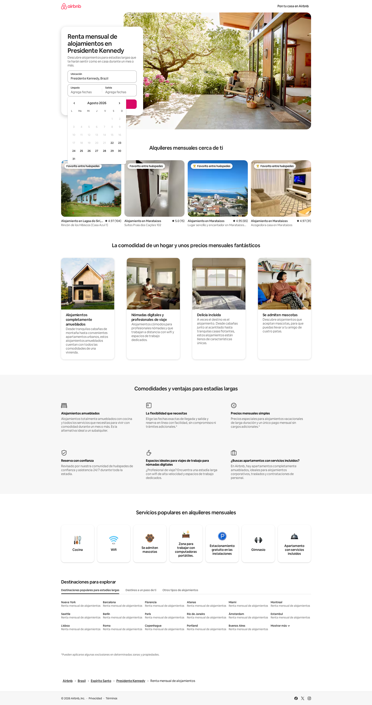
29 (112, 151)
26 (89, 151)
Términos (111, 698)
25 (81, 151)
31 (73, 159)
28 (104, 151)
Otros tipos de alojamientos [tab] (180, 590)
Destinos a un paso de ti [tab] (141, 590)
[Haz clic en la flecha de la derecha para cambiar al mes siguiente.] (119, 103)
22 (112, 143)
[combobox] (102, 78)
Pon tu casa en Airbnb (293, 6)
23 (119, 143)
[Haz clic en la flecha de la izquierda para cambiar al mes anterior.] (74, 103)
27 (96, 151)
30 (119, 151)
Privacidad (95, 698)
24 (73, 151)
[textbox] (85, 92)
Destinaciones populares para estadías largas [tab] (90, 590)
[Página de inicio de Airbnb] (71, 6)
